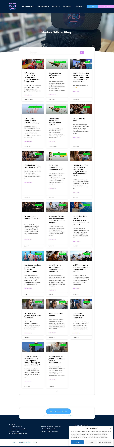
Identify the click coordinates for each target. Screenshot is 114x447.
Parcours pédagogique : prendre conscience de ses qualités (32, 408)
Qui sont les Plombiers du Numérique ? (78, 316)
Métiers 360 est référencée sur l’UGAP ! (55, 75)
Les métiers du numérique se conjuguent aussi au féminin (56, 268)
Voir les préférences (105, 442)
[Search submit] (82, 52)
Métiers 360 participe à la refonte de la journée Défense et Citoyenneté (32, 77)
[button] (110, 428)
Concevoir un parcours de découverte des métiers (55, 121)
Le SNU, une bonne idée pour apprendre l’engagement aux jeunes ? (81, 268)
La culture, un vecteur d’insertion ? (32, 218)
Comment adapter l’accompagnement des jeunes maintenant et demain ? (57, 409)
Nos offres (55, 6)
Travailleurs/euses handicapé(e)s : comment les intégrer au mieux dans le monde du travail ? (80, 170)
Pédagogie (79, 6)
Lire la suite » (28, 95)
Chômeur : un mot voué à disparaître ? (32, 166)
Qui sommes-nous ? (28, 6)
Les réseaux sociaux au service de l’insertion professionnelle (32, 268)
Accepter (77, 442)
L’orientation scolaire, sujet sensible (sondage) (32, 120)
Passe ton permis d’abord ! (56, 315)
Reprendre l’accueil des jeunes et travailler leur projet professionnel (81, 359)
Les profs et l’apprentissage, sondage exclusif (56, 167)
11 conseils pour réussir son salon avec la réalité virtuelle (80, 408)
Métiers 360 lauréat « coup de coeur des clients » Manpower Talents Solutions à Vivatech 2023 (81, 77)
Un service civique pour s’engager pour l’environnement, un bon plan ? (57, 219)
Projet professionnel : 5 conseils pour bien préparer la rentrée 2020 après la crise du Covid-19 (32, 360)
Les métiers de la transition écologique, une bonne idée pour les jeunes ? (81, 220)
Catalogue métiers (43, 6)
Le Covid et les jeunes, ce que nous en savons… (32, 316)
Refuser (91, 442)
